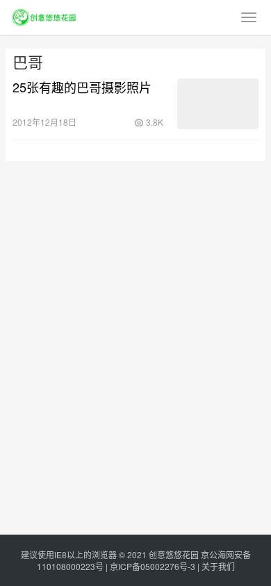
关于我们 (218, 566)
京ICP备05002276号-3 (152, 566)
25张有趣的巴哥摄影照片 (82, 86)
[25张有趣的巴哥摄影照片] (217, 103)
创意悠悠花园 (174, 554)
